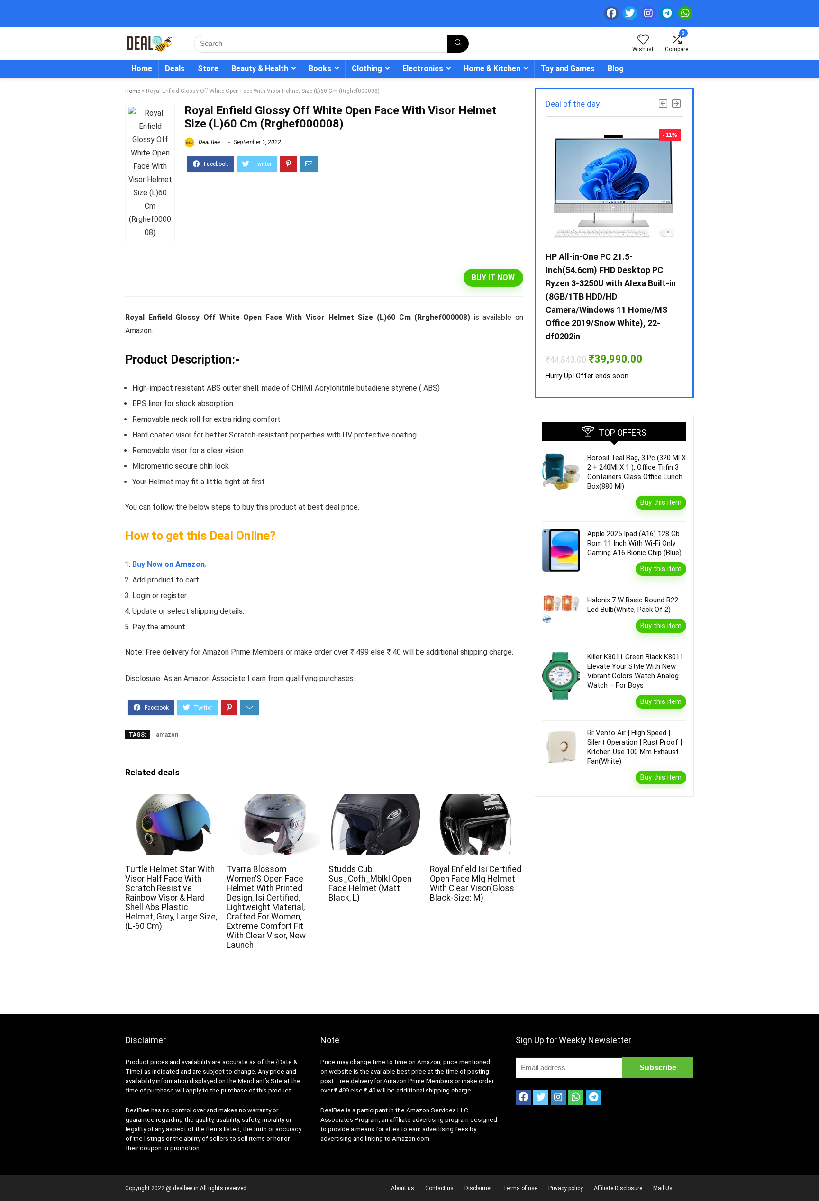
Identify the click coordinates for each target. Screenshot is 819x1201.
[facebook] (611, 13)
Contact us (439, 1188)
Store (208, 68)
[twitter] (630, 13)
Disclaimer (478, 1188)
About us (402, 1188)
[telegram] (667, 13)
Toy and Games (568, 68)
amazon (167, 734)
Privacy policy (565, 1188)
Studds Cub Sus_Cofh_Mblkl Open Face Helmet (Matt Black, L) (369, 883)
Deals (175, 68)
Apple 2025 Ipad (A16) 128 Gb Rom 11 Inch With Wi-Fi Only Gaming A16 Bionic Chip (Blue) (634, 543)
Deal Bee (208, 142)
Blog (616, 68)
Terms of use (520, 1188)
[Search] (458, 44)
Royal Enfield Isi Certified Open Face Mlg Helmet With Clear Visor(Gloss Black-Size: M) (475, 883)
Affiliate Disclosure (618, 1188)
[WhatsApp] (685, 13)
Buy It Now (493, 277)
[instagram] (648, 13)
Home (141, 68)
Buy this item (661, 502)
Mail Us (663, 1188)
